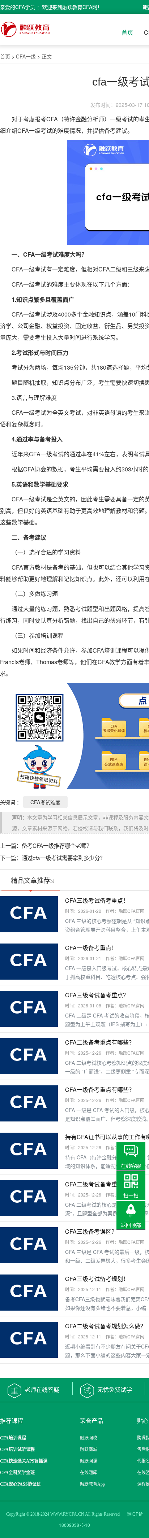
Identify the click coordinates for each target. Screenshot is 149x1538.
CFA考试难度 (45, 802)
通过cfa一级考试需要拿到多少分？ (63, 858)
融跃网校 (88, 1438)
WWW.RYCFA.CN (67, 1514)
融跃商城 (88, 1449)
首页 (127, 32)
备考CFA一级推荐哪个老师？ (57, 845)
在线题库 (88, 1472)
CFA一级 (26, 56)
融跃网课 (88, 1461)
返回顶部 (131, 1224)
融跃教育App (92, 1484)
